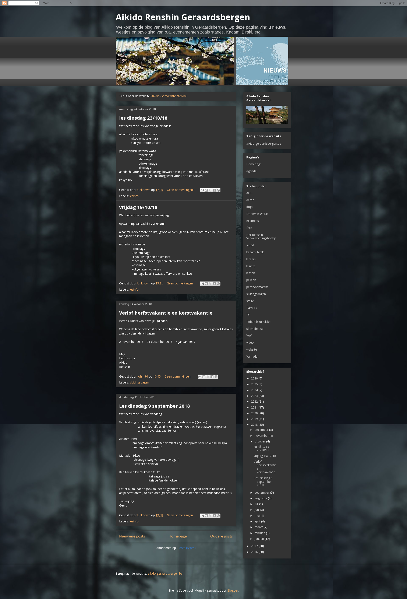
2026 (255, 378)
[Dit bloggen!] (206, 190)
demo (250, 200)
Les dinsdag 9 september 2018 (154, 406)
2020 (255, 413)
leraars (251, 259)
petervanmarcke (257, 287)
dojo (249, 207)
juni (257, 510)
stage (250, 301)
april (258, 521)
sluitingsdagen (139, 382)
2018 (255, 425)
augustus (261, 498)
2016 (255, 552)
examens (252, 221)
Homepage (178, 536)
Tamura (251, 308)
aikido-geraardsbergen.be (263, 143)
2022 (255, 401)
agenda (251, 171)
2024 (255, 390)
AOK (249, 193)
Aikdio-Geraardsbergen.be (169, 96)
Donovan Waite (257, 214)
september (262, 492)
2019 (255, 419)
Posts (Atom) (186, 548)
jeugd (250, 245)
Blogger (232, 590)
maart (259, 527)
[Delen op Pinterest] (218, 190)
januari (260, 539)
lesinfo (134, 196)
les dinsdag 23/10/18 (143, 118)
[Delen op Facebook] (214, 190)
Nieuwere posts (132, 536)
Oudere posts (221, 536)
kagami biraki (255, 252)
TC (248, 315)
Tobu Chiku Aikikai (258, 322)
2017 (255, 546)
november (262, 436)
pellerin (251, 280)
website (251, 349)
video (250, 342)
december (262, 430)
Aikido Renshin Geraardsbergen (183, 17)
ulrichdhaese (254, 329)
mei (258, 516)
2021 (255, 407)
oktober (260, 441)
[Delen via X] (210, 190)
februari (260, 533)
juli (257, 504)
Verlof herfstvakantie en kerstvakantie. (166, 312)
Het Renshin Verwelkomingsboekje (261, 236)
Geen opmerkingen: (180, 190)
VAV (249, 335)
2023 (255, 396)
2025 (255, 384)
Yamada (252, 356)
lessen (250, 273)
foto (249, 228)
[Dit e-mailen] (202, 190)
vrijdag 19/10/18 (138, 207)
